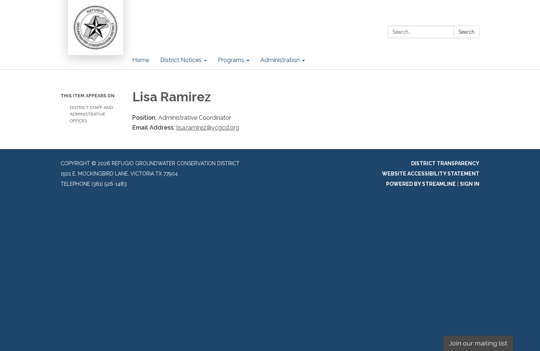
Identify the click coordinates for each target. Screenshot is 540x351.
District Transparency (445, 163)
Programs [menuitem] (231, 60)
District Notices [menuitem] (181, 60)
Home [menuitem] (140, 60)
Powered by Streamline (421, 184)
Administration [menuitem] (280, 60)
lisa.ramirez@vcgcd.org (207, 127)
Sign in (469, 184)
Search (466, 32)
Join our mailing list (478, 343)
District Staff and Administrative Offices (91, 114)
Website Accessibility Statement (430, 174)
